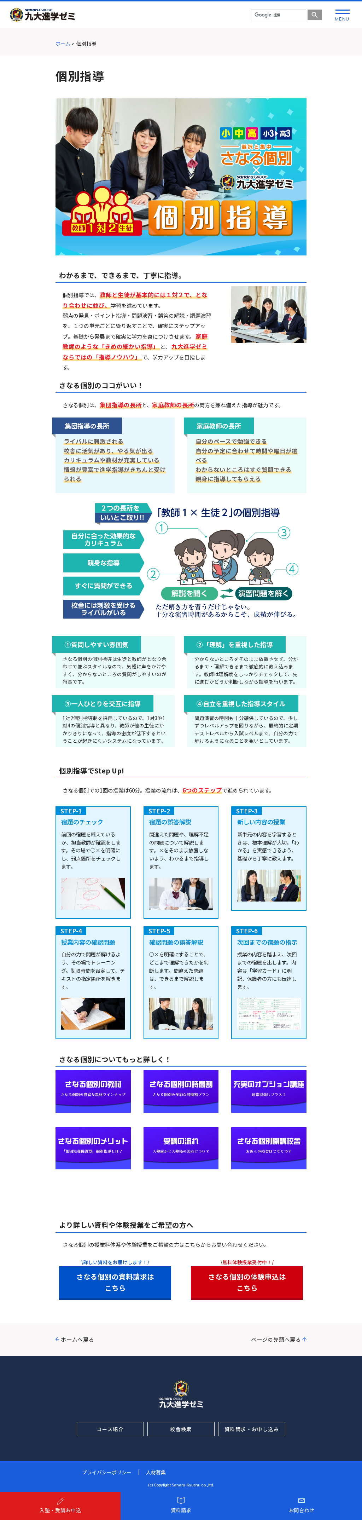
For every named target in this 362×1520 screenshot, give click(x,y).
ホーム (63, 43)
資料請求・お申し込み (251, 1429)
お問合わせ (302, 1510)
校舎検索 (181, 1429)
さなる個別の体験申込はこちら (247, 1281)
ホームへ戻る (77, 1339)
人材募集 (156, 1472)
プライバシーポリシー (107, 1472)
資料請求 (181, 1510)
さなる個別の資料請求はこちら (115, 1281)
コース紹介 (110, 1429)
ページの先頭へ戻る (276, 1339)
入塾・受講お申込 (60, 1510)
